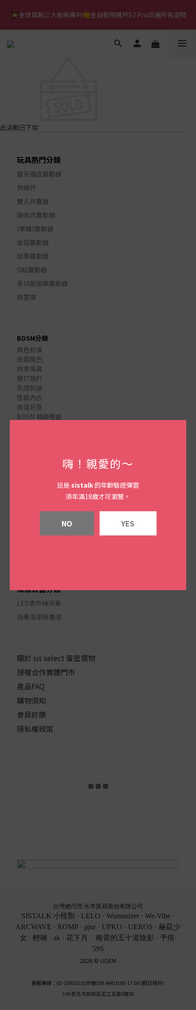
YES (127, 522)
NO (67, 522)
